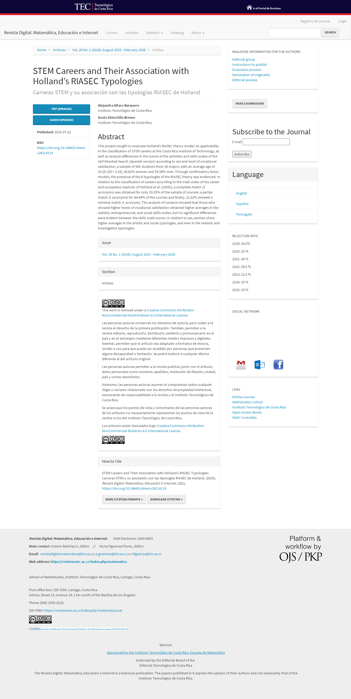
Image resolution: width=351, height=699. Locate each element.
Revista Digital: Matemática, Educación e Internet (51, 32)
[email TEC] (259, 364)
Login (342, 21)
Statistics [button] (153, 32)
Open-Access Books (247, 412)
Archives (131, 32)
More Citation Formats (123, 499)
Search (330, 32)
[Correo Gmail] (241, 364)
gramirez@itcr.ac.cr (112, 554)
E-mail (237, 141)
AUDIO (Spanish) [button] (61, 120)
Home (41, 50)
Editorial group (243, 59)
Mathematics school (247, 402)
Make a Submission (250, 103)
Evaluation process (246, 69)
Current (112, 32)
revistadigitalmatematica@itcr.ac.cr (67, 554)
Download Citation (165, 499)
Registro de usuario (315, 21)
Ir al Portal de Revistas (267, 8)
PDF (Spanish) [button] (62, 109)
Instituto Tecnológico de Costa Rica (259, 407)
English (241, 193)
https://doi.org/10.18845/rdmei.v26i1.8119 (134, 488)
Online (237, 397)
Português (244, 214)
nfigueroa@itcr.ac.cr (146, 554)
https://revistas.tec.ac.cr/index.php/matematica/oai (83, 610)
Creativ (34, 628)
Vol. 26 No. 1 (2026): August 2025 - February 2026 (109, 50)
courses (248, 397)
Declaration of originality (251, 74)
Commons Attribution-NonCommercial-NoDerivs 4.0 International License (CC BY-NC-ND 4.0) (85, 629)
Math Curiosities (244, 417)
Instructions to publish (249, 64)
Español (242, 203)
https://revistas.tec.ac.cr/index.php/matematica (89, 561)
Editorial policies (244, 80)
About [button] (196, 32)
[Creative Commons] (113, 439)
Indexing (177, 32)
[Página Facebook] (278, 364)
